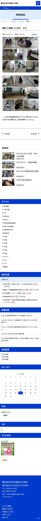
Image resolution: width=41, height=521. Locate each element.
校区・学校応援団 (8, 226)
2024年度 (5, 359)
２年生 (5, 240)
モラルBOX (4, 441)
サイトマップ (7, 497)
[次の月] (36, 374)
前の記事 (7, 134)
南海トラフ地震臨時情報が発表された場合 (21, 290)
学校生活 (6, 216)
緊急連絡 (6, 233)
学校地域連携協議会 (9, 223)
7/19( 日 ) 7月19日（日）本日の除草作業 (12, 334)
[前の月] (4, 374)
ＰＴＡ (5, 213)
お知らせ (6, 220)
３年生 (5, 243)
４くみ (5, 263)
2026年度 (5, 354)
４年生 (5, 247)
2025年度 (5, 357)
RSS (5, 460)
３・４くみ (6, 257)
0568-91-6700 (11, 488)
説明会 (5, 267)
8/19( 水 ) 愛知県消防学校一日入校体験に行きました (16, 316)
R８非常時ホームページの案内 (17, 293)
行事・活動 (6, 209)
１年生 (5, 236)
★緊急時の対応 (8, 230)
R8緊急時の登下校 (14, 296)
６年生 (5, 253)
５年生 (5, 250)
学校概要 (6, 206)
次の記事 (34, 134)
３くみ (5, 260)
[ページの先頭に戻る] (38, 518)
